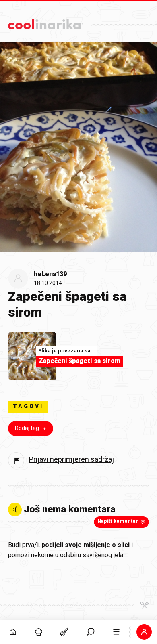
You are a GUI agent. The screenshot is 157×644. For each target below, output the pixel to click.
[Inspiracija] (39, 632)
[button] (90, 632)
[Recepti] (64, 632)
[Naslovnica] (13, 632)
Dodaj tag (27, 428)
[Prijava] (144, 632)
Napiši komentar (117, 521)
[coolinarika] (45, 22)
